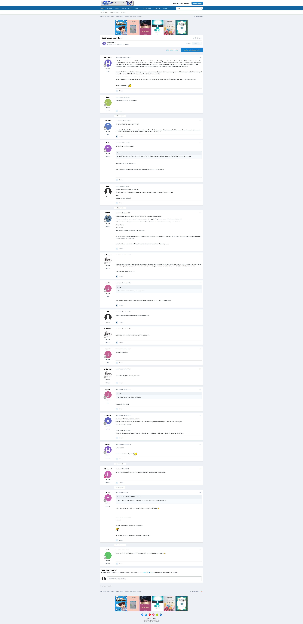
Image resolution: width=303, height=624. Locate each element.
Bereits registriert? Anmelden (181, 3)
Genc (108, 97)
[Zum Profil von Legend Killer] (108, 474)
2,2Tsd (108, 482)
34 (108, 296)
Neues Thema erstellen (172, 50)
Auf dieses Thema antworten (192, 50)
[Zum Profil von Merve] (108, 449)
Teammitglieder (104, 12)
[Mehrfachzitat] (117, 91)
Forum (102, 8)
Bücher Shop (157, 8)
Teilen (188, 43)
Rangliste (123, 12)
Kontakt (155, 618)
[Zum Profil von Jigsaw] (108, 288)
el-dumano (108, 255)
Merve (107, 444)
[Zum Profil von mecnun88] (104, 43)
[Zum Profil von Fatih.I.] (108, 218)
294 (108, 429)
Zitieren (121, 90)
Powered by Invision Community (151, 621)
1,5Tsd (108, 268)
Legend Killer (107, 469)
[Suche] (201, 8)
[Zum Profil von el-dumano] (108, 260)
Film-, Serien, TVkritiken (123, 44)
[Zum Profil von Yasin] (108, 148)
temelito (108, 120)
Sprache (148, 618)
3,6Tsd (108, 156)
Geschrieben (123, 57)
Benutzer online (114, 12)
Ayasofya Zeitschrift (127, 8)
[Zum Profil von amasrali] (108, 420)
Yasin (108, 143)
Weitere (165, 8)
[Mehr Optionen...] (200, 57)
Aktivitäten (109, 8)
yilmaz (107, 492)
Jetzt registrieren (197, 3)
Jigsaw (107, 283)
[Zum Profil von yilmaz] (108, 497)
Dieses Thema (194, 8)
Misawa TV (137, 8)
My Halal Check (147, 8)
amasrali (108, 415)
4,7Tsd (108, 458)
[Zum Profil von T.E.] (108, 555)
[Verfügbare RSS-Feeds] (201, 591)
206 (108, 110)
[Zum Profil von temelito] (108, 126)
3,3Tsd (108, 506)
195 (109, 71)
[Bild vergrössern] (129, 85)
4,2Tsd (108, 563)
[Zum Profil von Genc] (108, 102)
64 (108, 134)
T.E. (107, 550)
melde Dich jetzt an (148, 572)
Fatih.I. (107, 213)
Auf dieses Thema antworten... (118, 578)
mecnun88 (112, 42)
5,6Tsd (108, 226)
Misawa (117, 8)
